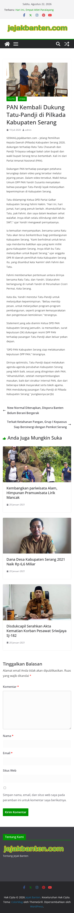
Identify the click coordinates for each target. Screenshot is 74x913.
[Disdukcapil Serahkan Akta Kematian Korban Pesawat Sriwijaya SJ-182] (37, 587)
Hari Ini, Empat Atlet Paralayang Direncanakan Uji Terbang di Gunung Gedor (41, 11)
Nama (8, 736)
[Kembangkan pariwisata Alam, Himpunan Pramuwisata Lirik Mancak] (37, 449)
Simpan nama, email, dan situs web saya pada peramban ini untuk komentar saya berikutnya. (34, 797)
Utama (22, 99)
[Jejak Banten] (7, 44)
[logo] (33, 846)
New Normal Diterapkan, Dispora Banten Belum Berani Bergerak (35, 410)
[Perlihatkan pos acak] (67, 44)
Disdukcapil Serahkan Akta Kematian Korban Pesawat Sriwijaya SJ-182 (36, 631)
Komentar (11, 687)
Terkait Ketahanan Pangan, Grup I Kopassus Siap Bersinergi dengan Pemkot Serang (37, 424)
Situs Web (9, 770)
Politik (11, 99)
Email (8, 753)
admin (28, 129)
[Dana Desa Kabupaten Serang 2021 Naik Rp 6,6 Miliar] (37, 520)
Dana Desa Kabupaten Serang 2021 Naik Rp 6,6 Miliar (35, 561)
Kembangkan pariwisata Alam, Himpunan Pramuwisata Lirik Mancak (31, 493)
